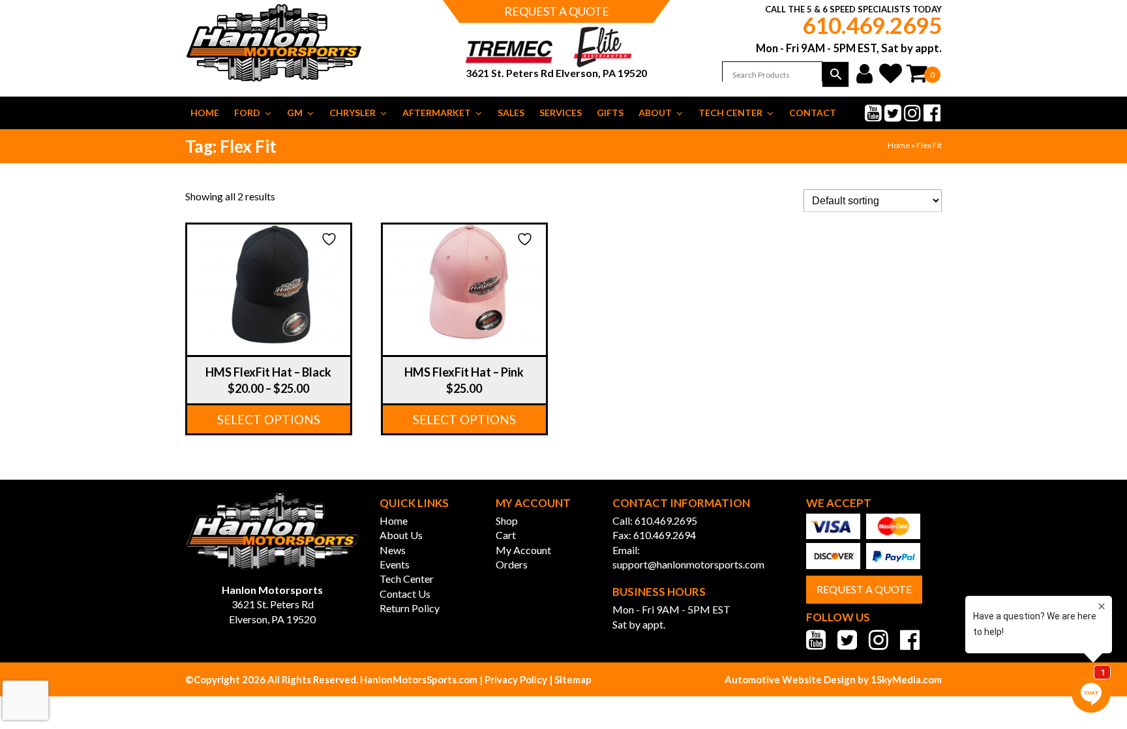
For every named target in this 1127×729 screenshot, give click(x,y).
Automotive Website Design (791, 679)
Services (560, 112)
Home (204, 112)
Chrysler (352, 112)
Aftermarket (436, 112)
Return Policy (410, 608)
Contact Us (405, 593)
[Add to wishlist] (330, 239)
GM (295, 112)
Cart (506, 535)
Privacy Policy (516, 679)
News (393, 550)
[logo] (272, 533)
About (655, 112)
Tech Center (730, 112)
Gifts (610, 112)
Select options (268, 419)
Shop (507, 520)
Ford (247, 112)
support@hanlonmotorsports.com (688, 564)
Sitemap (573, 679)
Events (395, 564)
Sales (511, 112)
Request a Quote (556, 11)
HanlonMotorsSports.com (417, 679)
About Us (401, 535)
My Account (523, 550)
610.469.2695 (872, 25)
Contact (812, 112)
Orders (512, 564)
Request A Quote (864, 589)
